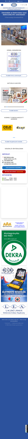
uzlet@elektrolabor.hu (10, 164)
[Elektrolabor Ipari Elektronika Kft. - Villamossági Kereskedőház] (14, 5)
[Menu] (2, 5)
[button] (2, 95)
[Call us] (24, 4)
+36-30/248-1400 (8, 162)
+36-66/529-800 (8, 160)
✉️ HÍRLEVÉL (20, 1)
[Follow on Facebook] (21, 4)
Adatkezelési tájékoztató (17, 323)
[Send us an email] (22, 4)
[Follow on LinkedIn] (26, 4)
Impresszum (8, 323)
